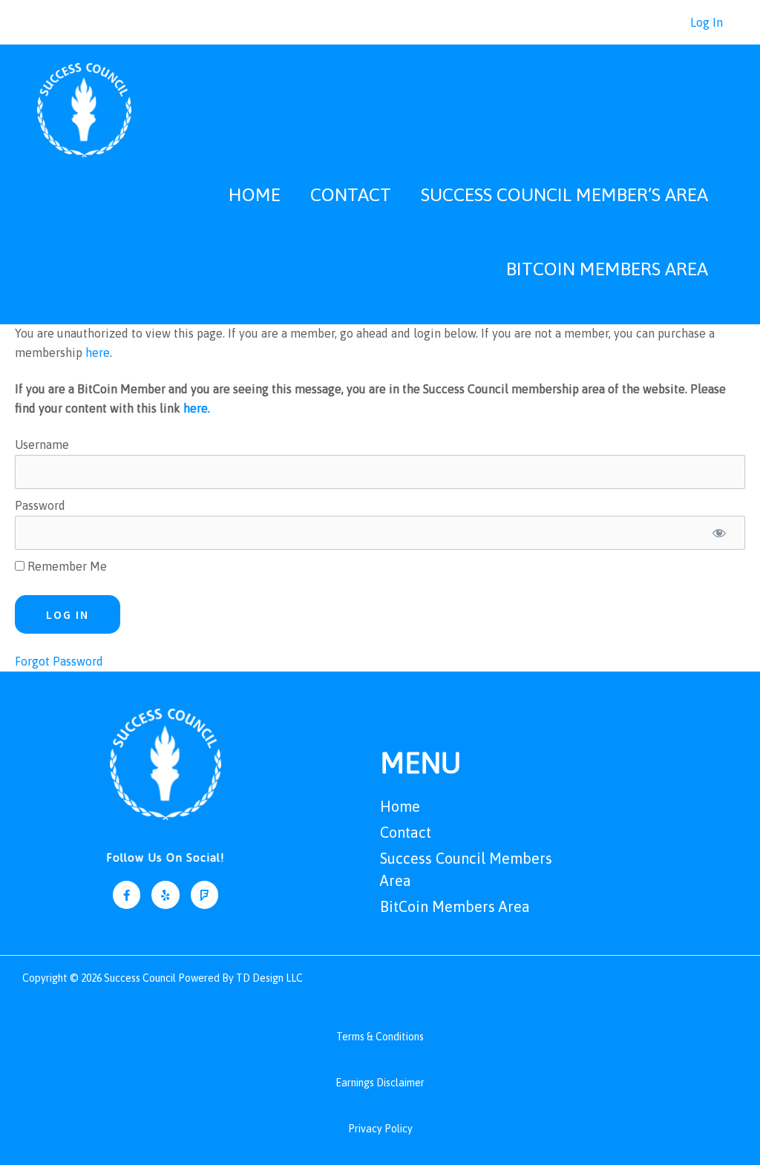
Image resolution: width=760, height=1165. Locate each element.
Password (40, 505)
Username (42, 444)
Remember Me (65, 566)
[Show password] (719, 533)
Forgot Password (59, 661)
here (97, 352)
